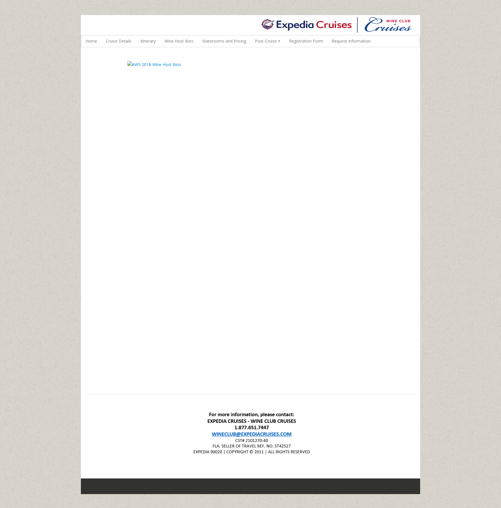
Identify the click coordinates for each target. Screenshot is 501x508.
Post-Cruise (266, 41)
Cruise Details (119, 41)
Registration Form (306, 41)
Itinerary (148, 41)
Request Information (351, 41)
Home (91, 41)
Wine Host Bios (178, 41)
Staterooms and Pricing (224, 41)
